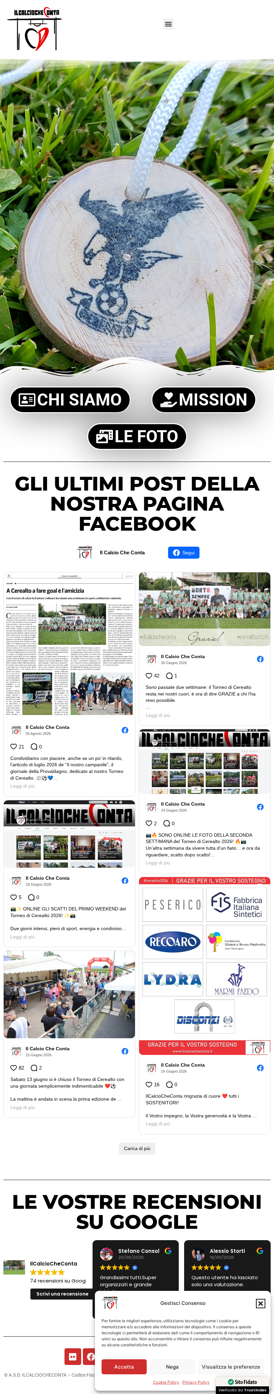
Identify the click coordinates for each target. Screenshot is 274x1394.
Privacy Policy (196, 1382)
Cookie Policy (166, 1382)
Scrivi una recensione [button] (62, 1294)
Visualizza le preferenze (231, 1367)
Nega (172, 1367)
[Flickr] (72, 1356)
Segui (188, 552)
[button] (260, 1303)
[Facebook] (91, 1356)
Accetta (124, 1367)
